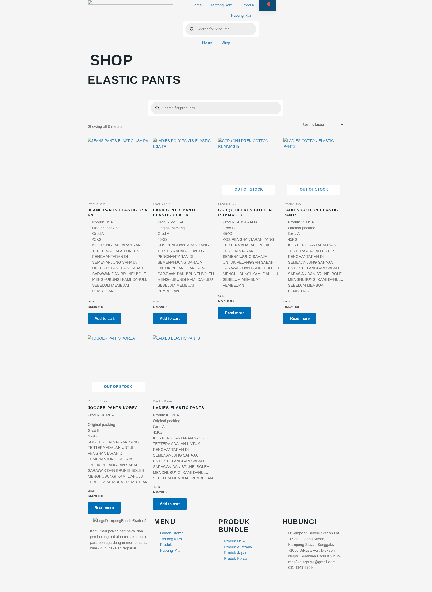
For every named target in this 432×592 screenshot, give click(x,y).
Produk (248, 5)
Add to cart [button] (104, 318)
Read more (234, 313)
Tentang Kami (222, 5)
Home (197, 5)
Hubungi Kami (242, 15)
